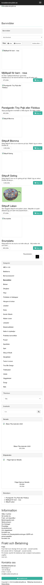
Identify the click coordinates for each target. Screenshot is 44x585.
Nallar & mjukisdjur (9, 331)
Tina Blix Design (8, 365)
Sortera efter (35, 43)
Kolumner (18, 43)
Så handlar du (6, 516)
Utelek (5, 374)
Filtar (4, 293)
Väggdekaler (7, 378)
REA (4, 387)
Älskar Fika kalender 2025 (22, 446)
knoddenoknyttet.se (9, 2)
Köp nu (38, 80)
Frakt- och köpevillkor (8, 518)
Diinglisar (6, 289)
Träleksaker (7, 370)
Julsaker (6, 306)
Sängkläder (7, 357)
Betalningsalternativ (8, 520)
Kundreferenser (7, 528)
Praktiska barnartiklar (10, 336)
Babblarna (6, 271)
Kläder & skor (7, 318)
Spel (4, 348)
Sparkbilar (6, 344)
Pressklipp (5, 526)
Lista (10, 43)
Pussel (5, 340)
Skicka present (6, 522)
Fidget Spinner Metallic (22, 482)
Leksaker (6, 323)
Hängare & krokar (9, 301)
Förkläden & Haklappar (10, 297)
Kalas (5, 310)
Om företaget (6, 524)
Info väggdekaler (7, 530)
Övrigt (5, 383)
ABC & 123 (6, 267)
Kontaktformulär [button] (22, 578)
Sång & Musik (7, 353)
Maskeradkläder (8, 327)
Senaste (5, 419)
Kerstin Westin (7, 314)
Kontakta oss (6, 532)
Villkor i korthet (6, 514)
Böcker (5, 284)
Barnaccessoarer (8, 276)
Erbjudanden (7, 455)
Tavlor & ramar (8, 361)
